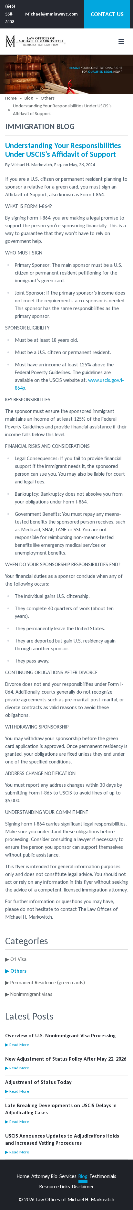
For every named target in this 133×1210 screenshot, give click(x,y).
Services (68, 1176)
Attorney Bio (44, 1176)
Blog (29, 98)
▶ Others (15, 971)
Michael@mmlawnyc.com (51, 14)
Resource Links (54, 1186)
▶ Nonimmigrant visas (28, 994)
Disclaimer (83, 1186)
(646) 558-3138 (10, 14)
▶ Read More (17, 1044)
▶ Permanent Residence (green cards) (45, 982)
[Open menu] (121, 41)
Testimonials (102, 1176)
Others (48, 98)
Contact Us (107, 14)
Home (11, 98)
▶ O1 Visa (15, 959)
